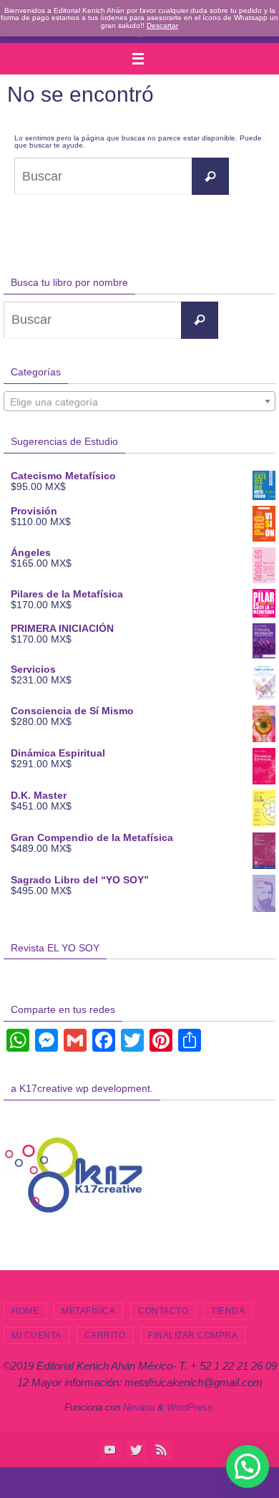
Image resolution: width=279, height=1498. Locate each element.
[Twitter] (136, 1449)
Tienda (228, 1311)
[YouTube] (110, 1449)
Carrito (105, 1335)
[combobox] (139, 401)
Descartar (162, 25)
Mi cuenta (36, 1335)
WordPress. (191, 1407)
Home (25, 1311)
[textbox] (139, 402)
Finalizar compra (193, 1335)
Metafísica (88, 1311)
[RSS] (161, 1449)
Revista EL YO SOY (55, 948)
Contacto (163, 1311)
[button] (247, 1466)
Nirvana (139, 1407)
